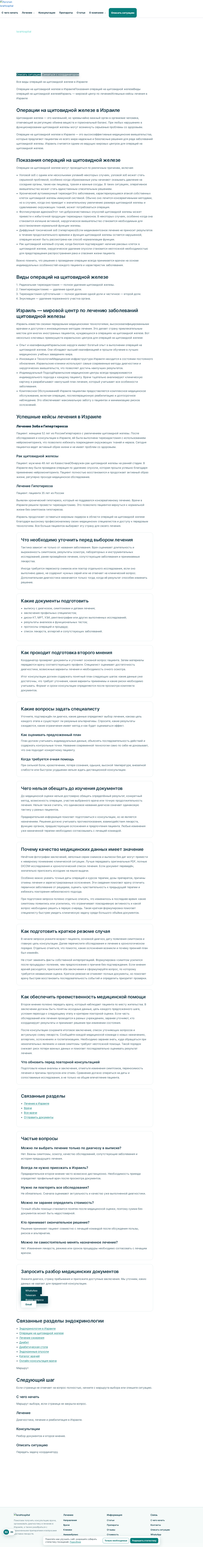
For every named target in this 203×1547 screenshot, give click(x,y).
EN (12, 1532)
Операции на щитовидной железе (41, 1333)
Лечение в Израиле (36, 1103)
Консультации (46, 12)
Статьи (81, 12)
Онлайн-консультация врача (38, 1360)
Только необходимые (116, 1540)
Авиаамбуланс (70, 1534)
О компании (97, 12)
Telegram (30, 1295)
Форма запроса (34, 1299)
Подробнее (75, 1542)
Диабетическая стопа (33, 1347)
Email (29, 1304)
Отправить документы (38, 1117)
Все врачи (30, 1112)
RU (6, 1532)
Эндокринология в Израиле (37, 1328)
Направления (70, 1520)
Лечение (28, 12)
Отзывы (111, 1529)
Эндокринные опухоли (34, 1351)
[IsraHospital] (36, 1515)
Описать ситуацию (122, 12)
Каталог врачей (29, 1356)
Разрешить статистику (144, 1540)
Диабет (24, 1342)
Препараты (66, 12)
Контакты (156, 1525)
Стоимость (113, 1534)
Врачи (28, 1108)
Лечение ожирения (31, 1337)
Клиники (67, 1529)
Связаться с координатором (60, 74)
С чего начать (10, 12)
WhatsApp (31, 1290)
